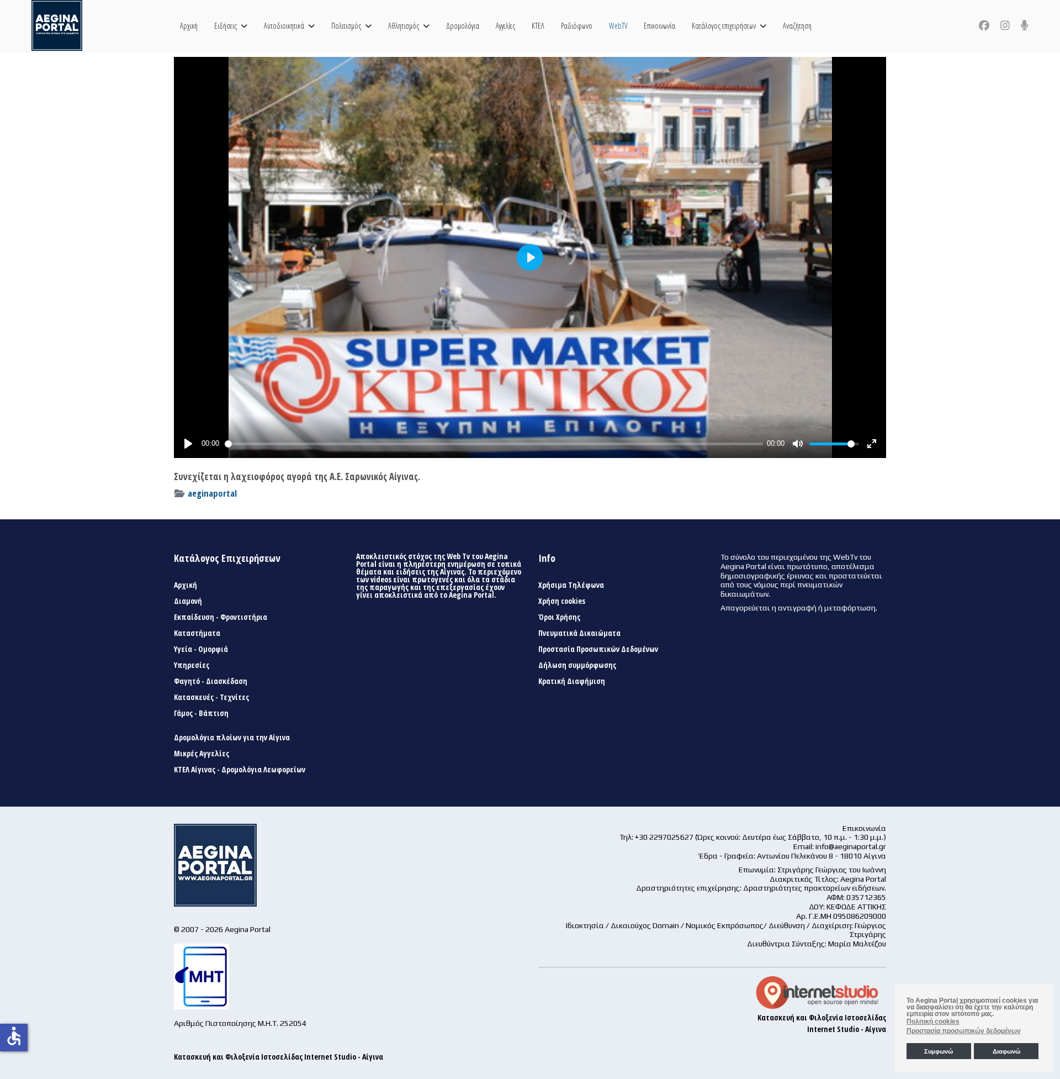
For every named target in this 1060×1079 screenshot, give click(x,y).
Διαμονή (188, 601)
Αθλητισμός (403, 25)
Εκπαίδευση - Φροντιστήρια (220, 617)
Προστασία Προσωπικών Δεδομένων (598, 649)
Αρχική (189, 25)
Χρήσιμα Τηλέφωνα (571, 585)
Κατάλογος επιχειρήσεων (724, 25)
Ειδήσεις (225, 25)
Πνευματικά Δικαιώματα (579, 633)
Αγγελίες (505, 25)
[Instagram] (1005, 25)
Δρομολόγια (462, 25)
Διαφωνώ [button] (1006, 1051)
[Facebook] (984, 25)
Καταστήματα (197, 633)
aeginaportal (212, 493)
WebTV (618, 25)
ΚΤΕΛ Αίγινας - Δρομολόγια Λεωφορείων (239, 769)
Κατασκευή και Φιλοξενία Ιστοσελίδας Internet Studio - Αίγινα (278, 1056)
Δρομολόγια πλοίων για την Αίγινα (232, 737)
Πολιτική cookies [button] (933, 1021)
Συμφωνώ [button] (938, 1051)
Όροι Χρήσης (559, 617)
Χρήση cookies (561, 601)
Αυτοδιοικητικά (284, 25)
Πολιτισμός (346, 25)
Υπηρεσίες (191, 665)
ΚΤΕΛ (538, 25)
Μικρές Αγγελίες (201, 753)
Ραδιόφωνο (576, 25)
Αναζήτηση (797, 25)
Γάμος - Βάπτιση (201, 713)
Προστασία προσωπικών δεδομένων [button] (964, 1031)
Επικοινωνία (659, 25)
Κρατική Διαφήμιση (571, 681)
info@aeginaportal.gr (850, 846)
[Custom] (1025, 25)
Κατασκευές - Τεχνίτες (211, 697)
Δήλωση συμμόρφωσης (577, 665)
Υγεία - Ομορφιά (201, 649)
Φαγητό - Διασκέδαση (210, 681)
